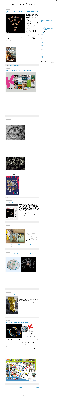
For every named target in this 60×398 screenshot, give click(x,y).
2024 (43, 35)
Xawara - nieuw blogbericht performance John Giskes (18, 294)
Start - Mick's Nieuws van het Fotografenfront (45, 13)
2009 (43, 56)
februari (44, 32)
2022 (43, 38)
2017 (43, 45)
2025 (43, 34)
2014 (43, 49)
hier (11, 40)
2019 (43, 42)
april (43, 31)
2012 (43, 52)
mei (43, 26)
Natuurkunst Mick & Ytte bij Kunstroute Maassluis (17, 322)
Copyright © (43, 18)
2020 (43, 41)
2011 (43, 53)
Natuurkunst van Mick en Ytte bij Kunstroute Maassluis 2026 (20, 70)
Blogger (36, 395)
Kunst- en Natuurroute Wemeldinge (12, 65)
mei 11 (45, 27)
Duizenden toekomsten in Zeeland (13, 227)
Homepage (20, 387)
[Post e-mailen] (7, 64)
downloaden (25, 284)
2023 (43, 37)
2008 (43, 57)
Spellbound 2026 (10, 120)
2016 (43, 46)
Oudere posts (37, 387)
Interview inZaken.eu (10, 202)
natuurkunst (18, 65)
